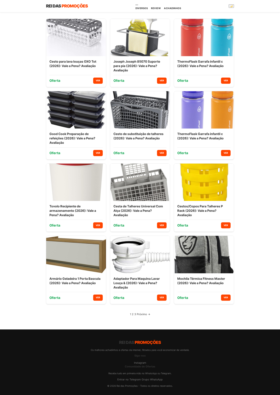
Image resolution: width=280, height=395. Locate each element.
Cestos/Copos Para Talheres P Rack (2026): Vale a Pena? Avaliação (200, 210)
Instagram (140, 362)
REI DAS (67, 5)
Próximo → (143, 314)
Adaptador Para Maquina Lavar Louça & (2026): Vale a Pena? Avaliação (136, 283)
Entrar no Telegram (129, 379)
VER (98, 80)
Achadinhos (172, 8)
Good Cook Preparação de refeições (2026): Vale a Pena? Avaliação (72, 138)
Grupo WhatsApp (152, 379)
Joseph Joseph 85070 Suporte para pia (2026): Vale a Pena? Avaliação (136, 66)
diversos (141, 8)
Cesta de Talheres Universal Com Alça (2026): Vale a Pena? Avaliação (138, 210)
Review (156, 8)
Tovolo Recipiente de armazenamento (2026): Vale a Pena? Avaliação (72, 210)
